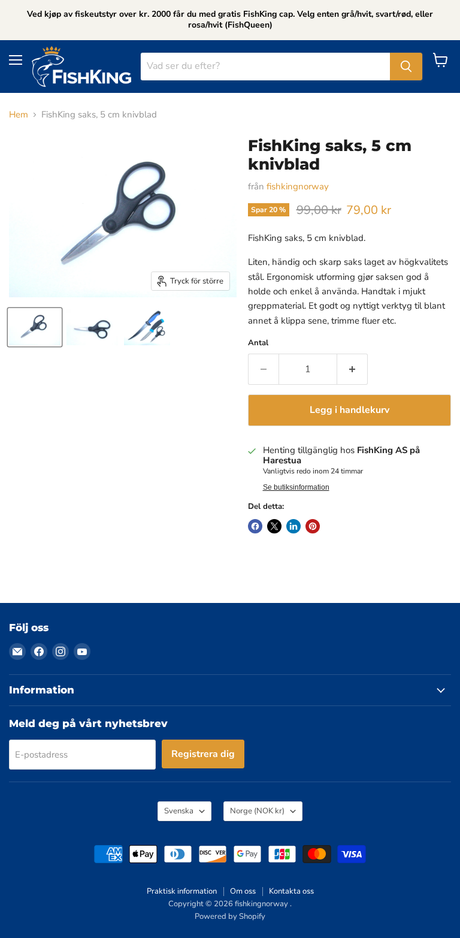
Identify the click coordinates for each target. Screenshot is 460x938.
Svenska (178, 811)
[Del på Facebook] (255, 526)
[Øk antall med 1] (352, 369)
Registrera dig (203, 754)
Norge (257, 811)
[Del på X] (274, 526)
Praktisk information (182, 891)
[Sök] (406, 66)
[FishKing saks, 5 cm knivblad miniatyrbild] (35, 327)
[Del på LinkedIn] (293, 526)
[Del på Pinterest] (312, 526)
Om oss (243, 891)
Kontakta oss (291, 891)
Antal (258, 343)
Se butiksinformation (296, 487)
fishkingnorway (298, 186)
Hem (18, 115)
